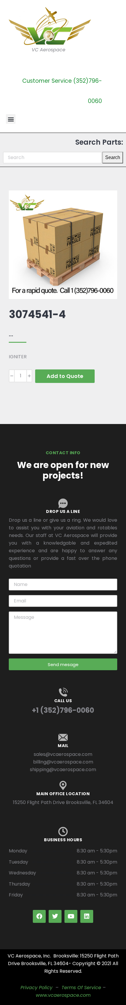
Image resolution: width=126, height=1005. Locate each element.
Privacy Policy (36, 987)
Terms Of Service (81, 987)
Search (112, 157)
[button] (11, 119)
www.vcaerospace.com (63, 995)
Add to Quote (65, 376)
